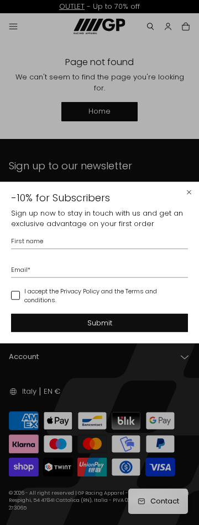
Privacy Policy (80, 290)
